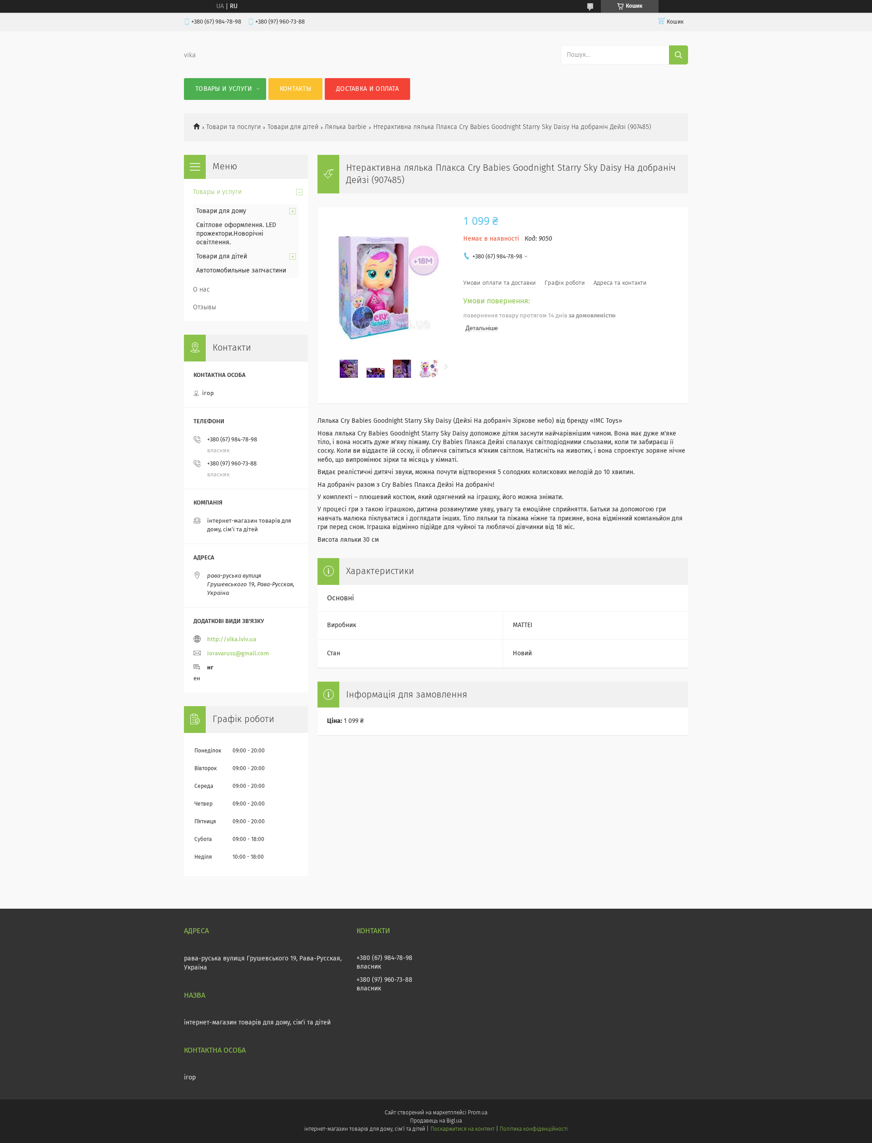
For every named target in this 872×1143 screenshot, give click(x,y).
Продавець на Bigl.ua (436, 1121)
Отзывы (204, 307)
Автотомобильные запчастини (241, 270)
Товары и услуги (224, 89)
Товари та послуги (233, 127)
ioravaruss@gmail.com (238, 654)
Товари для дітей (293, 127)
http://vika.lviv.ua (231, 640)
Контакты (295, 89)
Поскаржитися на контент (463, 1129)
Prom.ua (477, 1113)
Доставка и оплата (367, 89)
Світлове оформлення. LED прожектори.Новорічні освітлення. (236, 234)
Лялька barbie (346, 127)
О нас (201, 290)
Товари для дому (221, 211)
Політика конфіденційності (534, 1129)
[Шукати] (678, 54)
